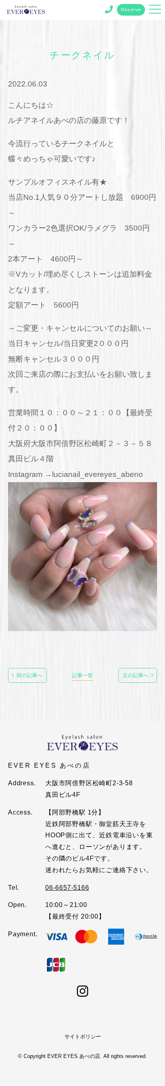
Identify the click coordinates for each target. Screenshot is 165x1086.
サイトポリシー (82, 1037)
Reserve (131, 9)
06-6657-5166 (67, 887)
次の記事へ (136, 675)
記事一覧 (82, 675)
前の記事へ (29, 675)
